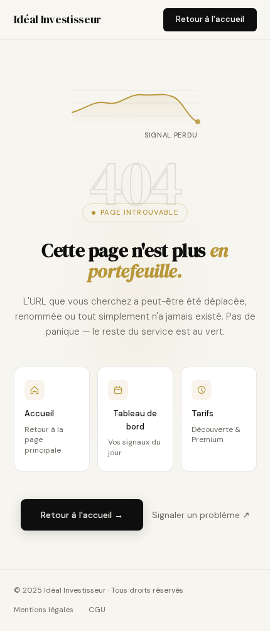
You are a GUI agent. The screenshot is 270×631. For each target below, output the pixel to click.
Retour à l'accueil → (82, 514)
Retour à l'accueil (210, 19)
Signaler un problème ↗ (201, 514)
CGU (97, 610)
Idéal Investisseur (58, 19)
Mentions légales (43, 610)
